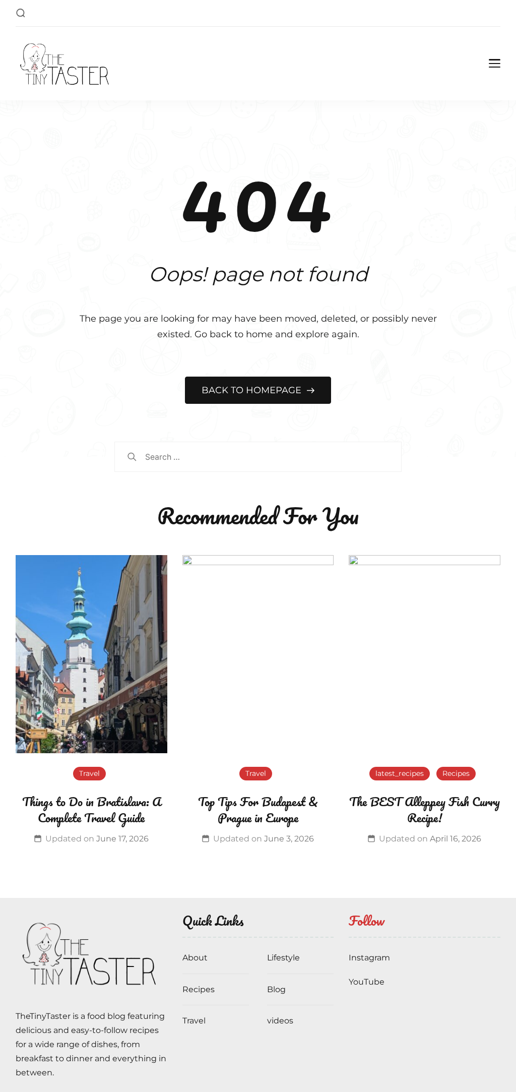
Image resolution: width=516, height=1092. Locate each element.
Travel (89, 773)
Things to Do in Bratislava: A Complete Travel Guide (91, 809)
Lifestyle (283, 957)
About (195, 957)
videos (280, 1020)
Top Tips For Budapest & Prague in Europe (258, 809)
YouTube (366, 982)
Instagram (369, 957)
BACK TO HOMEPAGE (253, 390)
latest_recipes (399, 773)
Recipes (456, 773)
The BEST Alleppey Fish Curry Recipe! (424, 809)
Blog (276, 989)
